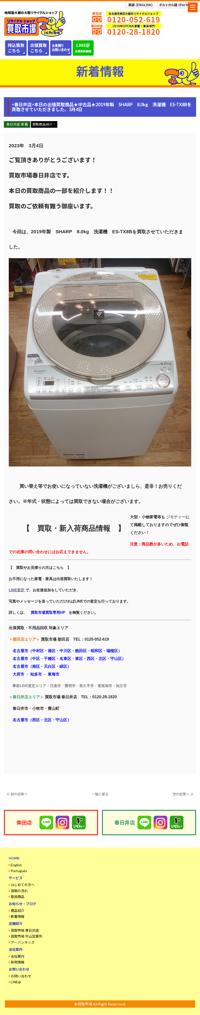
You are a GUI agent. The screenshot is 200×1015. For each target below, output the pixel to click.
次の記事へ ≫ (183, 794)
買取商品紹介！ (44, 124)
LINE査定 (17, 590)
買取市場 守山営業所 (26, 936)
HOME (14, 858)
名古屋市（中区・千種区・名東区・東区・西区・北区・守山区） (69, 658)
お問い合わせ (21, 976)
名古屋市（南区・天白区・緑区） (42, 666)
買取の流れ (19, 891)
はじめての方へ (23, 885)
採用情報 (17, 962)
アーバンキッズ (23, 942)
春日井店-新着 (17, 124)
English (16, 865)
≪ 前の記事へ (17, 794)
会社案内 (17, 956)
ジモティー (176, 517)
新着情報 (17, 916)
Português (19, 871)
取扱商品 (17, 897)
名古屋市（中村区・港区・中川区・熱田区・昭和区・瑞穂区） (67, 651)
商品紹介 (17, 911)
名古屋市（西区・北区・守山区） (42, 720)
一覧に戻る (100, 794)
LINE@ (16, 982)
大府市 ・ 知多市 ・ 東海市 (36, 674)
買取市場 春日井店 (25, 930)
